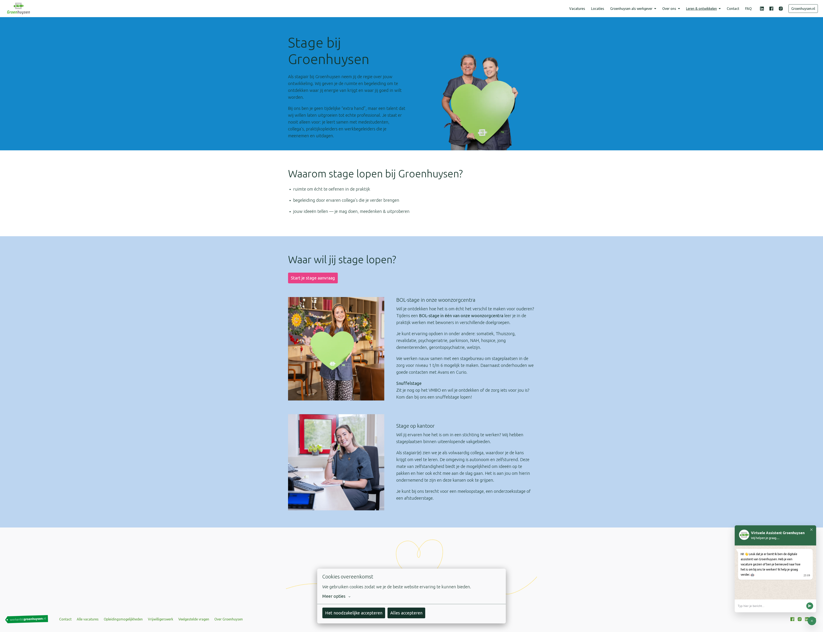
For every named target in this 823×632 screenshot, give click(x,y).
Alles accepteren (406, 612)
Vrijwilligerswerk (160, 619)
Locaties (597, 8)
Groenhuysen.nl (803, 8)
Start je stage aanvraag (313, 277)
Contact (733, 8)
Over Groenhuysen (228, 619)
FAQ (748, 8)
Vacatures (577, 8)
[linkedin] (762, 8)
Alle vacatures (88, 619)
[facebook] (771, 8)
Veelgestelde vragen (193, 619)
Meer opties (333, 596)
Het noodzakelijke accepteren (353, 612)
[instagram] (780, 8)
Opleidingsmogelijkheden (123, 619)
